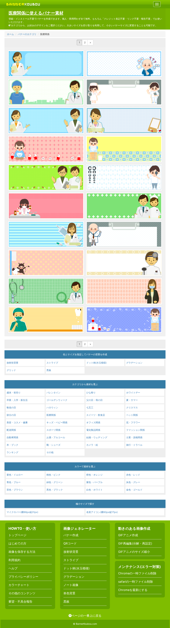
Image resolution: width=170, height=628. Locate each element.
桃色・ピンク (53, 474)
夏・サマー (132, 400)
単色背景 (69, 593)
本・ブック (12, 444)
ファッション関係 (135, 429)
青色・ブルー (14, 482)
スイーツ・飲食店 (95, 415)
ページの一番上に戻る (86, 615)
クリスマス (132, 407)
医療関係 (51, 415)
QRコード (70, 543)
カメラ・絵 (92, 444)
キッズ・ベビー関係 (56, 422)
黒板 (48, 370)
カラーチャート (18, 585)
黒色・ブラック (54, 489)
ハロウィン (52, 407)
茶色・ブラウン (15, 489)
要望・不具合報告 (20, 601)
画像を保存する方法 (21, 551)
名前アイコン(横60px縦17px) (102, 512)
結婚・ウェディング (96, 437)
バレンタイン (53, 392)
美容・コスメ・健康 (17, 422)
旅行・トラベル (134, 444)
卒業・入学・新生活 (17, 400)
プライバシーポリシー (23, 576)
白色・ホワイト (94, 489)
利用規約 (14, 560)
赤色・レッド (133, 474)
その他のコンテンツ (21, 593)
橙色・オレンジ (94, 474)
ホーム (10, 34)
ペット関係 (132, 415)
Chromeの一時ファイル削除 (137, 573)
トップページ (17, 535)
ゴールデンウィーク (56, 400)
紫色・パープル (94, 482)
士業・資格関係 (134, 437)
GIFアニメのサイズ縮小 (134, 551)
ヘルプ (12, 568)
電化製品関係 (93, 429)
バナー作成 (70, 535)
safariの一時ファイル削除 (135, 581)
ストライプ (52, 362)
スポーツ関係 (53, 429)
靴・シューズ (53, 444)
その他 (49, 452)
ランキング (12, 452)
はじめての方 (17, 543)
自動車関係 (12, 437)
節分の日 (11, 415)
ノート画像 (70, 585)
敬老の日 (11, 407)
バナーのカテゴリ (27, 34)
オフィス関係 (93, 422)
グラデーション (134, 362)
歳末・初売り (14, 392)
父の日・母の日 (94, 400)
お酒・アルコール (55, 437)
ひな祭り (91, 392)
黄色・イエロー (15, 474)
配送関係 (11, 429)
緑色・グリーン (54, 482)
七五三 (89, 407)
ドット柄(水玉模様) (96, 362)
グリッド (11, 370)
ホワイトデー (133, 392)
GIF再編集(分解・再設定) (135, 543)
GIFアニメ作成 (128, 535)
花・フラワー (133, 422)
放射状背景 (12, 362)
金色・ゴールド (134, 489)
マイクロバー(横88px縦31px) (22, 512)
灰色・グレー (133, 482)
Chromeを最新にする (132, 590)
